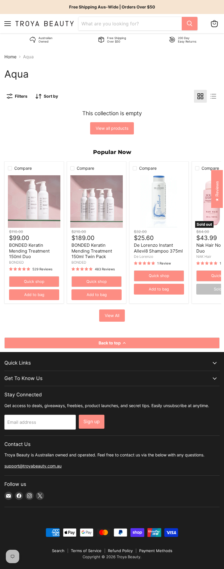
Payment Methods (155, 550)
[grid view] (200, 96)
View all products (112, 128)
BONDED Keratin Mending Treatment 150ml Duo (29, 250)
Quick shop (34, 281)
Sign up (91, 421)
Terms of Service (86, 550)
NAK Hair (203, 256)
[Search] (189, 23)
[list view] (213, 96)
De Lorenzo (143, 256)
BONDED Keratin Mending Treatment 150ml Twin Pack (91, 250)
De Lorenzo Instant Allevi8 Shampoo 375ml (158, 248)
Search (58, 550)
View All (112, 315)
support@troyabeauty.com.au (33, 465)
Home (10, 56)
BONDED (16, 262)
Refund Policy (120, 550)
